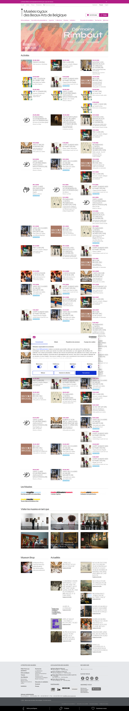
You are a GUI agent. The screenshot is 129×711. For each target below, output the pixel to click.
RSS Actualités (84, 211)
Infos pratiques (25, 20)
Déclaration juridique (94, 224)
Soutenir (37, 205)
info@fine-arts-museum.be (69, 216)
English (106, 4)
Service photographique (40, 194)
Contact (27, 4)
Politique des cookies (104, 224)
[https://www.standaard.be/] (74, 210)
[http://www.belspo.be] (53, 210)
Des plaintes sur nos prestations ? (68, 224)
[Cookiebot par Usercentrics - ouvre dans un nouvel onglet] (89, 337)
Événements (39, 4)
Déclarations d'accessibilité (82, 224)
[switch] (56, 367)
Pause (68, 52)
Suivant (107, 57)
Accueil (22, 4)
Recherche (98, 20)
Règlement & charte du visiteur (26, 203)
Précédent (105, 57)
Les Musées (26, 84)
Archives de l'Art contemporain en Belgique (41, 197)
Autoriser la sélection (64, 372)
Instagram (92, 201)
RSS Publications (85, 213)
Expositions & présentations (39, 20)
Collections (58, 20)
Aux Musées (24, 198)
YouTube (87, 201)
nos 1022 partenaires (43, 349)
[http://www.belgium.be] (59, 210)
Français (101, 4)
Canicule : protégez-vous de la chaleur (69, 161)
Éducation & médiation (86, 20)
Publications (38, 192)
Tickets (105, 15)
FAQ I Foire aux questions (25, 190)
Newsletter (97, 209)
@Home (105, 20)
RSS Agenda (84, 209)
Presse (32, 4)
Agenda (51, 20)
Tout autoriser (86, 372)
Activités (25, 57)
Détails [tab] (56, 342)
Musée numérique (39, 199)
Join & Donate (93, 15)
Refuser (43, 372)
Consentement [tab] (39, 342)
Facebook (83, 201)
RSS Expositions (84, 210)
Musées (66, 20)
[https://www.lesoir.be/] (66, 209)
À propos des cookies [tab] (89, 342)
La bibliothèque (38, 191)
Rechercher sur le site (44, 5)
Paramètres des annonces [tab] (73, 342)
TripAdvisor (96, 201)
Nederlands (94, 4)
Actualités (55, 154)
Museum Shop (28, 154)
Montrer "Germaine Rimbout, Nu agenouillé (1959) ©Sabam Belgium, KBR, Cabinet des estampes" (61, 52)
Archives (37, 195)
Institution (72, 20)
